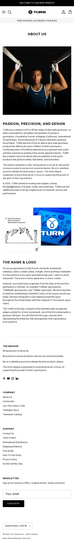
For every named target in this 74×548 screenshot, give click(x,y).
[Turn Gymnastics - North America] (37, 12)
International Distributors (15, 442)
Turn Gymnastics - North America (24, 534)
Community (8, 401)
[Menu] (4, 12)
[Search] (11, 12)
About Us (7, 397)
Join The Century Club (14, 406)
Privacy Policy (10, 459)
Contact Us (8, 433)
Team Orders (9, 438)
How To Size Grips (12, 455)
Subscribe (13, 503)
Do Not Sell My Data (13, 464)
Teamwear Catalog (12, 414)
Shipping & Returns (12, 446)
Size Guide (8, 451)
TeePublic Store (11, 410)
